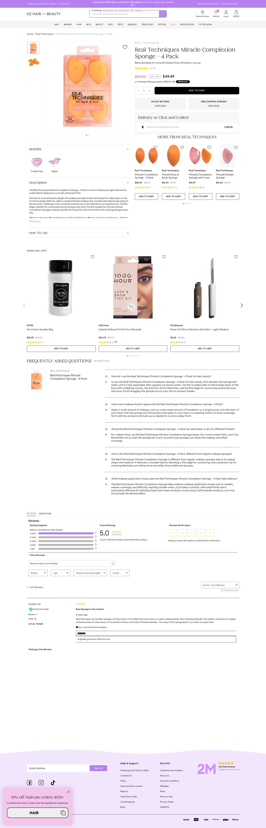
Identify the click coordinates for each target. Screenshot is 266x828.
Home (30, 34)
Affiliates (164, 786)
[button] (37, 813)
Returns (124, 791)
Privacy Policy (167, 801)
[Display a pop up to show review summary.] (116, 342)
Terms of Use (166, 796)
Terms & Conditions (169, 780)
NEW (56, 24)
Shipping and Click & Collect (42, 3)
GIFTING (162, 24)
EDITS (120, 24)
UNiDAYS (164, 807)
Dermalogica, (122, 10)
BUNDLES (132, 24)
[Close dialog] (68, 792)
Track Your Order (128, 796)
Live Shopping (127, 801)
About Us (164, 775)
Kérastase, (108, 10)
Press (162, 791)
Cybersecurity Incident (171, 770)
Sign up (98, 768)
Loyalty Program (229, 3)
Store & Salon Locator (131, 786)
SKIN (88, 24)
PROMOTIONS (187, 24)
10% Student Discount (208, 3)
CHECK (228, 127)
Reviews (31, 513)
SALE (173, 24)
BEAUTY (99, 24)
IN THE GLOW (205, 24)
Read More (34, 221)
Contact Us (64, 3)
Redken (139, 10)
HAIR (79, 24)
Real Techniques (44, 34)
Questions (45, 513)
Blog (122, 807)
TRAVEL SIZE (147, 24)
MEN (110, 24)
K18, (132, 10)
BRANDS (68, 24)
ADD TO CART (146, 196)
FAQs (123, 780)
